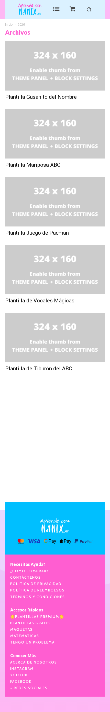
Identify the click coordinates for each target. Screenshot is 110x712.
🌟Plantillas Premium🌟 (37, 616)
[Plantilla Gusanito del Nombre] (55, 66)
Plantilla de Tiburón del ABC (38, 368)
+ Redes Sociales (29, 688)
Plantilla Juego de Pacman (37, 233)
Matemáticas (24, 636)
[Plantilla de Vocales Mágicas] (55, 269)
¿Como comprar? (29, 571)
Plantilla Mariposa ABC (32, 165)
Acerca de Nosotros (33, 662)
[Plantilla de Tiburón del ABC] (55, 337)
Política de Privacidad (36, 583)
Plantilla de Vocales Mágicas (39, 301)
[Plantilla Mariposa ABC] (55, 134)
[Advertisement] (55, 444)
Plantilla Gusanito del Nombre (41, 97)
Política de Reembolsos (37, 590)
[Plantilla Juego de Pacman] (55, 201)
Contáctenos (25, 577)
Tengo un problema (32, 642)
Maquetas (21, 629)
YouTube (20, 675)
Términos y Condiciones (37, 597)
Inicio (9, 24)
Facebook (21, 681)
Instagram (22, 668)
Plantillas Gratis (30, 623)
